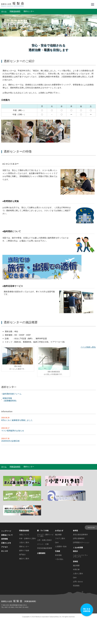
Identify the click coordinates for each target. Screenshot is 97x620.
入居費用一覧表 (61, 546)
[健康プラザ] (23, 500)
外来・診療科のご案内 (27, 538)
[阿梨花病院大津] (67, 500)
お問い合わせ (78, 582)
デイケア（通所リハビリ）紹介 (45, 535)
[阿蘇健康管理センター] (22, 515)
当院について (24, 535)
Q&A (57, 542)
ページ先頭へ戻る (88, 347)
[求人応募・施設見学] (22, 485)
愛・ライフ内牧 (43, 531)
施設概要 (58, 535)
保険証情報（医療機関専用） (10, 399)
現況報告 (76, 586)
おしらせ (4, 551)
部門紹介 (22, 555)
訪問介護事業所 (78, 538)
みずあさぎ (59, 531)
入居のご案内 (78, 573)
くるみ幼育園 (78, 547)
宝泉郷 (57, 551)
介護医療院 (41, 553)
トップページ (6, 531)
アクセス (4, 547)
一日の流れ (59, 559)
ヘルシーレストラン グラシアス (80, 556)
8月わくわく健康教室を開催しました (17, 420)
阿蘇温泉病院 (15, 11)
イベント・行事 (43, 544)
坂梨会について (7, 535)
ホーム (4, 11)
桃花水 (75, 551)
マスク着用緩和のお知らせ (12, 431)
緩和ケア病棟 (24, 550)
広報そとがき (6, 543)
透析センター (24, 546)
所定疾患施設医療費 (44, 548)
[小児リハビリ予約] (64, 485)
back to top (91, 527)
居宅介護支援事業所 (80, 535)
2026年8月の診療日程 (10, 441)
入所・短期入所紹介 (44, 540)
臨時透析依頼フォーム (12, 394)
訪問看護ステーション (81, 542)
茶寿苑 (75, 561)
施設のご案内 (24, 559)
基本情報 (58, 555)
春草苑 (75, 531)
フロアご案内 (60, 538)
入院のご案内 (24, 542)
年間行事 (76, 569)
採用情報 (4, 539)
